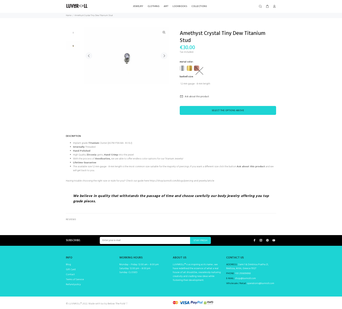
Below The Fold (116, 304)
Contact (70, 274)
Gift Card (71, 270)
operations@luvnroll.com (260, 283)
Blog (68, 265)
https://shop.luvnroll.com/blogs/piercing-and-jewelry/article (182, 181)
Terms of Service (75, 279)
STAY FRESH (200, 240)
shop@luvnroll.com (245, 278)
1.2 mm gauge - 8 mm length (195, 84)
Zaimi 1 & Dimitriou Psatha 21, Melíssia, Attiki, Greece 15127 (247, 267)
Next (164, 55)
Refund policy (73, 284)
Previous (89, 55)
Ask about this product (197, 97)
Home (68, 15)
